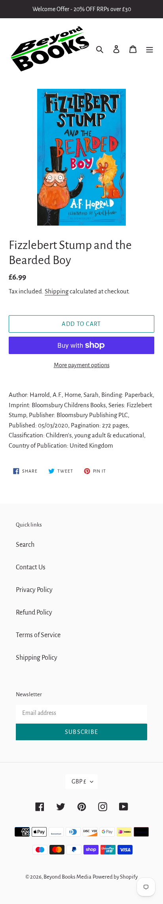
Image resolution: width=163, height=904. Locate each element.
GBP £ (79, 781)
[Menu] (149, 49)
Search (25, 544)
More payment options (82, 365)
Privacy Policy (34, 590)
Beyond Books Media (67, 877)
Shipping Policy (36, 657)
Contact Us (30, 567)
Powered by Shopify (115, 877)
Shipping (56, 291)
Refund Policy (34, 612)
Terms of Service (38, 635)
